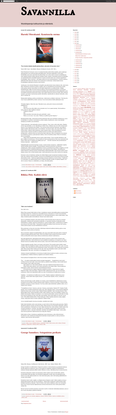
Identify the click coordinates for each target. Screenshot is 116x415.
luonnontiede (75, 132)
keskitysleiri (75, 119)
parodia (74, 148)
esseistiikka (75, 99)
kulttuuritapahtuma (85, 126)
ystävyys (64, 166)
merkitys (93, 136)
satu (86, 160)
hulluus (27, 323)
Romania (93, 156)
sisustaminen (84, 162)
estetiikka (80, 99)
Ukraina (93, 173)
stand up (87, 163)
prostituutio (75, 153)
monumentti (89, 139)
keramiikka (79, 118)
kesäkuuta (78, 52)
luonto (80, 132)
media (91, 135)
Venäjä (79, 180)
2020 (75, 43)
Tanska (91, 167)
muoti (90, 140)
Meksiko (93, 135)
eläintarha (93, 95)
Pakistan (74, 147)
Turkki (74, 173)
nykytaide (84, 144)
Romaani (50, 166)
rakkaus (59, 323)
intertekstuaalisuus (89, 110)
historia (33, 166)
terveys (74, 170)
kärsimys (46, 396)
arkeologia (75, 91)
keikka (74, 118)
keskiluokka (93, 118)
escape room (87, 98)
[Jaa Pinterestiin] (50, 165)
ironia (84, 111)
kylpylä (88, 128)
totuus (94, 170)
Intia (94, 110)
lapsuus (80, 130)
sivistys (89, 162)
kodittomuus (93, 122)
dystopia (33, 396)
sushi (89, 165)
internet (83, 110)
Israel (90, 111)
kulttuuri (78, 126)
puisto (83, 153)
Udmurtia (89, 173)
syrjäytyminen (29, 324)
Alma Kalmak (78, 193)
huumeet (93, 105)
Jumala (79, 114)
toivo (91, 170)
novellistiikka (58, 396)
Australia (93, 91)
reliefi (79, 156)
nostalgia (83, 143)
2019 (75, 69)
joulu (89, 113)
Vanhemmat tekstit (64, 401)
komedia (93, 123)
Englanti (87, 97)
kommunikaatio (75, 125)
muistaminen (43, 323)
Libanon (88, 130)
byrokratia (75, 94)
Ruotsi (86, 158)
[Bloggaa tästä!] (45, 165)
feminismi (93, 101)
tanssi (94, 167)
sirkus (80, 162)
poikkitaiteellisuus (76, 151)
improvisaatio (92, 108)
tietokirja (82, 170)
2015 (75, 77)
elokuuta (77, 48)
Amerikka (86, 89)
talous (88, 167)
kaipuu (93, 114)
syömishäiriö (90, 166)
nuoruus (53, 323)
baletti (80, 93)
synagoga (93, 165)
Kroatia (74, 126)
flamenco (78, 102)
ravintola (93, 155)
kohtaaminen (76, 123)
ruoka (83, 158)
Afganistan (83, 88)
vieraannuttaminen (85, 180)
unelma (81, 174)
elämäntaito (82, 97)
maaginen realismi (76, 133)
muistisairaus (86, 140)
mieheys (86, 137)
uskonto (93, 174)
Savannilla (48, 11)
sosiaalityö (81, 163)
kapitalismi (75, 117)
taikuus (81, 167)
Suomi (82, 165)
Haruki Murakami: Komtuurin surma (40, 34)
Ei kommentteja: (39, 164)
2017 (75, 73)
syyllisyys (82, 166)
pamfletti (84, 147)
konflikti (80, 125)
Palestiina (81, 147)
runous (79, 158)
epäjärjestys (38, 396)
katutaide (86, 117)
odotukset (88, 144)
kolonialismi (89, 123)
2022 (75, 39)
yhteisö (37, 324)
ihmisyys (38, 323)
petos (87, 150)
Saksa (86, 159)
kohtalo (81, 123)
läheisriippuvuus (92, 132)
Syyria (86, 166)
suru (86, 165)
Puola (86, 153)
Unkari (86, 174)
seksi (91, 160)
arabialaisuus (92, 89)
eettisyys (82, 95)
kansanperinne (92, 115)
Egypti (86, 95)
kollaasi (85, 123)
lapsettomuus (75, 130)
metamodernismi (76, 137)
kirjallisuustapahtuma (77, 121)
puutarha (89, 153)
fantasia (88, 101)
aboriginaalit (75, 88)
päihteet (93, 153)
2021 (75, 41)
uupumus (74, 176)
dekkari (82, 94)
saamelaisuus (75, 159)
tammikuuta (78, 67)
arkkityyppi (86, 91)
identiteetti (37, 166)
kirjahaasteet (92, 119)
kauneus (93, 117)
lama (94, 129)
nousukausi (87, 143)
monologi (79, 139)
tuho (86, 172)
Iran (80, 111)
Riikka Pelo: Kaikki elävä (34, 174)
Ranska (84, 155)
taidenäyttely (76, 167)
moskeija (74, 140)
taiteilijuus (54, 166)
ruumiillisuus (92, 158)
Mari (90, 133)
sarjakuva (80, 160)
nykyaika (79, 144)
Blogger (66, 411)
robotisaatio (83, 156)
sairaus (81, 159)
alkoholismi (79, 89)
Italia (94, 111)
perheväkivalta (82, 150)
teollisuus (93, 169)
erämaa (82, 98)
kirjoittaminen (92, 121)
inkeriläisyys (75, 110)
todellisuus (87, 170)
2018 (75, 71)
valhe (87, 176)
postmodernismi (92, 151)
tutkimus (77, 173)
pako (78, 147)
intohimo (75, 111)
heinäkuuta (78, 50)
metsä (81, 137)
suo (94, 163)
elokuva (89, 95)
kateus (83, 117)
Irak (78, 111)
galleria (89, 102)
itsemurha (75, 113)
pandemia (88, 147)
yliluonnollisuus (59, 166)
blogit (87, 93)
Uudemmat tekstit (25, 401)
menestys (83, 136)
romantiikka (75, 158)
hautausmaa (75, 105)
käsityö (74, 129)
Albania (74, 89)
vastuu (90, 179)
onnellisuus (92, 144)
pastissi (78, 148)
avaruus (74, 93)
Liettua (91, 130)
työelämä (85, 173)
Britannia (90, 93)
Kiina (84, 119)
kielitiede (80, 119)
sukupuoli (91, 163)
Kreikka (93, 125)
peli (88, 148)
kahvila (89, 114)
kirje (87, 121)
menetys (88, 136)
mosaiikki (93, 139)
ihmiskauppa (76, 109)
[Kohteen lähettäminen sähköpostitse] (44, 165)
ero (79, 98)
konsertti (84, 125)
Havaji (79, 105)
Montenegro (84, 139)
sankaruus (75, 160)
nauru (74, 143)
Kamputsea (75, 115)
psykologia (79, 153)
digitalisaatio (92, 94)
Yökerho (74, 184)
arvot (30, 396)
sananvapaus (92, 159)
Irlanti (82, 111)
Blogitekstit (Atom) (27, 403)
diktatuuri (75, 95)
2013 (75, 80)
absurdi (27, 396)
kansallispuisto (85, 115)
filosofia (74, 102)
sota (84, 163)
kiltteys (87, 119)
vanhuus (82, 179)
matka (88, 135)
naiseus (89, 142)
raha (74, 155)
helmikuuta (78, 65)
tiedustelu (78, 170)
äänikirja (81, 184)
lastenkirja (85, 130)
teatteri (84, 169)
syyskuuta (78, 46)
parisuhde (93, 147)
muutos (44, 166)
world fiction (80, 182)
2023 (75, 37)
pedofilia (85, 148)
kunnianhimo (75, 128)
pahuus (63, 396)
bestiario (84, 93)
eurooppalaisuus (82, 101)
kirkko (74, 122)
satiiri (84, 160)
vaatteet (78, 176)
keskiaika (88, 118)
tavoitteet (81, 169)
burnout (93, 93)
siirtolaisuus (24, 324)
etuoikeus (93, 99)
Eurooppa (75, 101)
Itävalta (82, 113)
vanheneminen (76, 179)
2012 (75, 82)
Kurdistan (85, 128)
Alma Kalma (78, 190)
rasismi (88, 155)
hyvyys (30, 323)
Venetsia (74, 180)
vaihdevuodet (82, 176)
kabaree (85, 114)
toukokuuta (78, 60)
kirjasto (84, 121)
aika (27, 166)
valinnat (90, 176)
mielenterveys (92, 137)
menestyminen (76, 136)
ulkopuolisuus (76, 174)
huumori (75, 107)
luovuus (86, 132)
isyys (92, 111)
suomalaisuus (76, 165)
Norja (77, 143)
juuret (82, 114)
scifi (88, 160)
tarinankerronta (76, 169)
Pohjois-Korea (92, 150)
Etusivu (44, 401)
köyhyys (50, 396)
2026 (75, 32)
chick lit (78, 94)
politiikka (82, 151)
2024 (75, 36)
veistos (94, 179)
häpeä (82, 107)
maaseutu (82, 133)
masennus (75, 135)
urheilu (89, 174)
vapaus (86, 179)
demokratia (86, 94)
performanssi (92, 148)
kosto (87, 125)
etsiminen (30, 166)
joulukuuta (78, 45)
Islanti (87, 111)
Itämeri (79, 113)
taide (94, 166)
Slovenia (93, 162)
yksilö (26, 397)
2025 (75, 34)
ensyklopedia (92, 97)
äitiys (44, 324)
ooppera (75, 146)
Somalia (74, 163)
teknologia (89, 169)
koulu (90, 125)
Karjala (79, 117)
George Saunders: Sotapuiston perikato (41, 332)
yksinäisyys (79, 183)
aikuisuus (93, 88)
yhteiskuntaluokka (87, 182)
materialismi (84, 135)
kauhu (90, 117)
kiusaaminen (86, 122)
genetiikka (93, 102)
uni (83, 174)
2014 (75, 78)
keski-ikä (83, 118)
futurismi (82, 102)
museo (93, 140)
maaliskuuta (78, 63)
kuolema (80, 128)
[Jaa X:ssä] (47, 165)
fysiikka (86, 102)
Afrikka (87, 88)
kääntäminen (79, 129)
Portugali (86, 151)
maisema (54, 396)
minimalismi (75, 139)
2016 (75, 75)
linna (94, 130)
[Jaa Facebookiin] (48, 165)
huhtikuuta (78, 61)
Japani (41, 166)
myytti (50, 323)
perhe (47, 166)
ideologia (93, 107)
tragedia (75, 172)
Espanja (93, 98)
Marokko (93, 133)
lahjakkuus (90, 129)
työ (81, 173)
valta (93, 178)
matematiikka (79, 135)
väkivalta (34, 324)
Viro (94, 180)
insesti (79, 110)
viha (91, 180)
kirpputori (79, 122)
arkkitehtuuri (80, 91)
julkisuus (75, 114)
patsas (81, 148)
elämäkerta (76, 97)
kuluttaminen (92, 126)
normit (80, 143)
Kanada (79, 115)
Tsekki (83, 172)
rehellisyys (75, 156)
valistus (93, 176)
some (77, 163)
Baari (78, 93)
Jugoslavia (93, 113)
